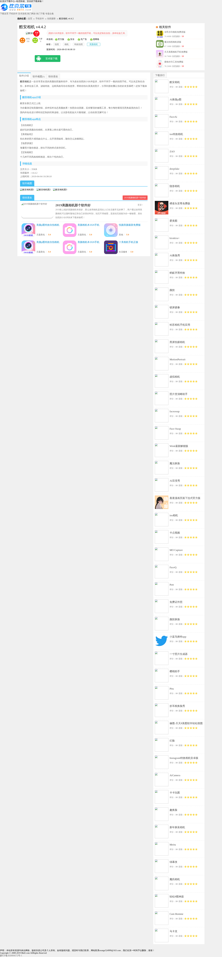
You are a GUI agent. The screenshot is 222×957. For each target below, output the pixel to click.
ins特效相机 (176, 134)
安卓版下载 (51, 58)
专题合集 (49, 14)
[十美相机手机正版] (111, 247)
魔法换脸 (175, 463)
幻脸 (172, 740)
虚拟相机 (175, 376)
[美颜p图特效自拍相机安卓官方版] (28, 247)
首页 (30, 18)
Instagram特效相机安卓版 (184, 758)
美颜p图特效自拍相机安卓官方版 (47, 242)
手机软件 (13, 14)
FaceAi (173, 116)
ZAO (172, 151)
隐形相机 (175, 186)
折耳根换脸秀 (177, 706)
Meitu (173, 844)
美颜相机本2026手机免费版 (88, 225)
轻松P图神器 (177, 896)
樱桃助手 (175, 671)
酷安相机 (175, 82)
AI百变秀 (175, 480)
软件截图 (37, 76)
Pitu (172, 688)
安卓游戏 (22, 14)
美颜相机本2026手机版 (88, 242)
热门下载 (40, 14)
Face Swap (175, 428)
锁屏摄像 (175, 307)
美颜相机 (93, 44)
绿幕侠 (173, 862)
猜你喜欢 (53, 76)
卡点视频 (175, 532)
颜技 (172, 290)
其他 (121, 235)
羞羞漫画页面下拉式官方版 (185, 498)
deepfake (174, 168)
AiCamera (175, 775)
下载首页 (4, 14)
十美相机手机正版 (128, 242)
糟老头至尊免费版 (180, 203)
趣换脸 (173, 810)
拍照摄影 (51, 18)
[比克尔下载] (16, 11)
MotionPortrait (177, 359)
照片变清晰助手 (179, 394)
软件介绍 (24, 75)
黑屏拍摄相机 (177, 342)
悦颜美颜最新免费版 (130, 225)
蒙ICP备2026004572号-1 (11, 955)
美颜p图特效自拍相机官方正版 (47, 225)
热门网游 (31, 14)
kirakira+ (175, 238)
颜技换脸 (175, 619)
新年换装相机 (177, 827)
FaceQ (173, 567)
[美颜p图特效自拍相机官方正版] (28, 230)
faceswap (175, 411)
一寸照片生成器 (179, 654)
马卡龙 (173, 931)
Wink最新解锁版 (179, 446)
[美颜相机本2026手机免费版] (69, 230)
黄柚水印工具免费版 (173, 62)
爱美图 (173, 220)
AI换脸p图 (175, 99)
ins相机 (174, 515)
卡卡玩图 (175, 792)
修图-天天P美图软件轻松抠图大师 (186, 724)
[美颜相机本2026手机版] (69, 247)
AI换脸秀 (175, 255)
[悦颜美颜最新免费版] (111, 230)
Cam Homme (176, 914)
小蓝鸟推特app (178, 636)
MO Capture (176, 550)
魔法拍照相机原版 (172, 42)
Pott (172, 584)
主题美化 (40, 235)
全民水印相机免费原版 (174, 32)
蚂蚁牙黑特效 (177, 272)
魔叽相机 (175, 879)
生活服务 (123, 252)
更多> (140, 205)
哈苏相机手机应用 (180, 324)
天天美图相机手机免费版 (176, 52)
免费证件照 (176, 602)
